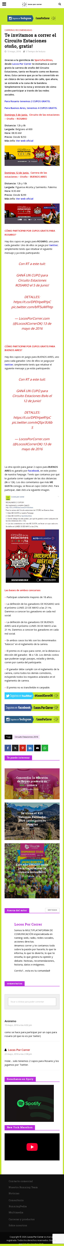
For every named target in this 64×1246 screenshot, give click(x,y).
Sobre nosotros (18, 1225)
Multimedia (16, 1212)
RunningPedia (18, 1206)
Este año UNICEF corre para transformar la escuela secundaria (32, 868)
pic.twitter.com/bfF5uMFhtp (32, 307)
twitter (53, 245)
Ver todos (52, 910)
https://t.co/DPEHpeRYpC (32, 302)
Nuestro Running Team (23, 1187)
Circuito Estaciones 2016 (26, 737)
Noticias (14, 1193)
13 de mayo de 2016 (36, 326)
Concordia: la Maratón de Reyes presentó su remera (32, 781)
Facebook (33, 470)
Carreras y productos (22, 1219)
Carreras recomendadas (18, 30)
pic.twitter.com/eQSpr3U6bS (32, 425)
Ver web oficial (24, 140)
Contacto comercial (21, 1181)
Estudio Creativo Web (33, 1244)
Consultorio (16, 1200)
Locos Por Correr (19, 1050)
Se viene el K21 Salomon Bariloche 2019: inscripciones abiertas (32, 818)
